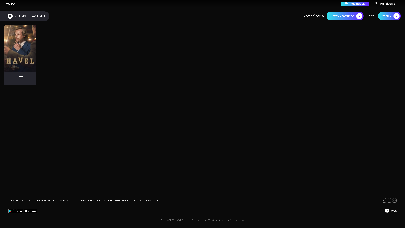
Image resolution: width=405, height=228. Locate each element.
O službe (31, 201)
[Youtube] (394, 200)
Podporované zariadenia (46, 201)
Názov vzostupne (342, 16)
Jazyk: (371, 16)
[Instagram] (389, 200)
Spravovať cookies (151, 201)
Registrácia (357, 3)
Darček (73, 201)
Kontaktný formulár (122, 201)
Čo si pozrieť (63, 201)
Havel (20, 77)
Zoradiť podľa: (314, 16)
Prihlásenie (387, 3)
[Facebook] (384, 200)
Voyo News (137, 201)
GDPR (110, 201)
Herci (22, 16)
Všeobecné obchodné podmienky (92, 201)
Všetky (386, 16)
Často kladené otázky (16, 201)
